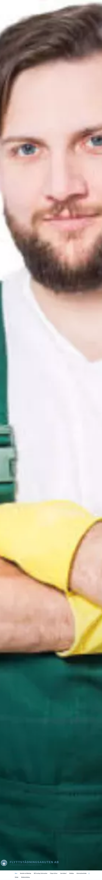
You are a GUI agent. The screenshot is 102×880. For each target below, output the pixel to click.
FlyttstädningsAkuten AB (34, 862)
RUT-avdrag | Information (40, 873)
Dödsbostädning (25, 877)
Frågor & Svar (53, 873)
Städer (16, 877)
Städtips (71, 873)
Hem (16, 873)
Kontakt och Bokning (25, 873)
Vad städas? (63, 873)
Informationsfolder (82, 873)
